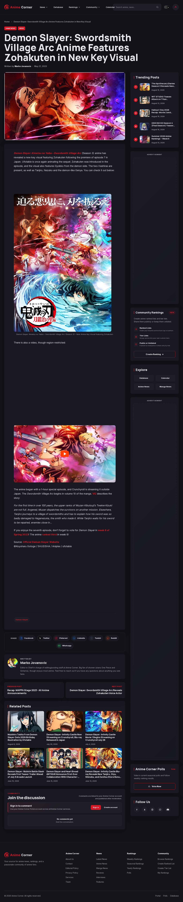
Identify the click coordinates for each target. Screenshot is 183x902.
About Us (70, 859)
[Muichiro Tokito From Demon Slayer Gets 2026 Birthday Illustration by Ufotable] (26, 721)
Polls (129, 873)
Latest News (101, 859)
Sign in (96, 807)
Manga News (165, 387)
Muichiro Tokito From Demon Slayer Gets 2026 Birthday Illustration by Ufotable (22, 737)
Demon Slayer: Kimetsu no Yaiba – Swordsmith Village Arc (47, 153)
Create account (110, 807)
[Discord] (168, 810)
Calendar (110, 7)
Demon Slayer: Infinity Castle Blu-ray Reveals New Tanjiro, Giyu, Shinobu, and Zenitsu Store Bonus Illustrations (103, 775)
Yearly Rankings (134, 868)
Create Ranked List (166, 863)
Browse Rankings (165, 859)
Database (58, 7)
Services (69, 877)
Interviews (100, 877)
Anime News (10, 28)
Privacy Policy (72, 873)
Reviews (100, 873)
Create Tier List (164, 868)
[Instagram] (152, 810)
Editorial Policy (72, 868)
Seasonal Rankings (135, 863)
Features (100, 882)
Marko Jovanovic (23, 66)
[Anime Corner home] (18, 7)
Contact (69, 863)
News (21, 28)
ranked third (49, 534)
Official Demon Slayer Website (41, 542)
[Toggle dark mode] (167, 7)
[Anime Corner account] (176, 7)
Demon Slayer (22, 620)
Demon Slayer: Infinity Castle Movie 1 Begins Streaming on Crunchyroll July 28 (100, 737)
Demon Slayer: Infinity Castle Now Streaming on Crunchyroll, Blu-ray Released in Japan (64, 737)
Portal (157, 896)
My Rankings (163, 873)
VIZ (94, 493)
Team (68, 882)
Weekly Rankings (134, 859)
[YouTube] (160, 810)
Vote (173, 769)
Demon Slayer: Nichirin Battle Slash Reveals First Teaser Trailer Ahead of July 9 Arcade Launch (26, 774)
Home (7, 22)
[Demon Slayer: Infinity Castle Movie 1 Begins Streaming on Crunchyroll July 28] (103, 721)
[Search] (157, 7)
